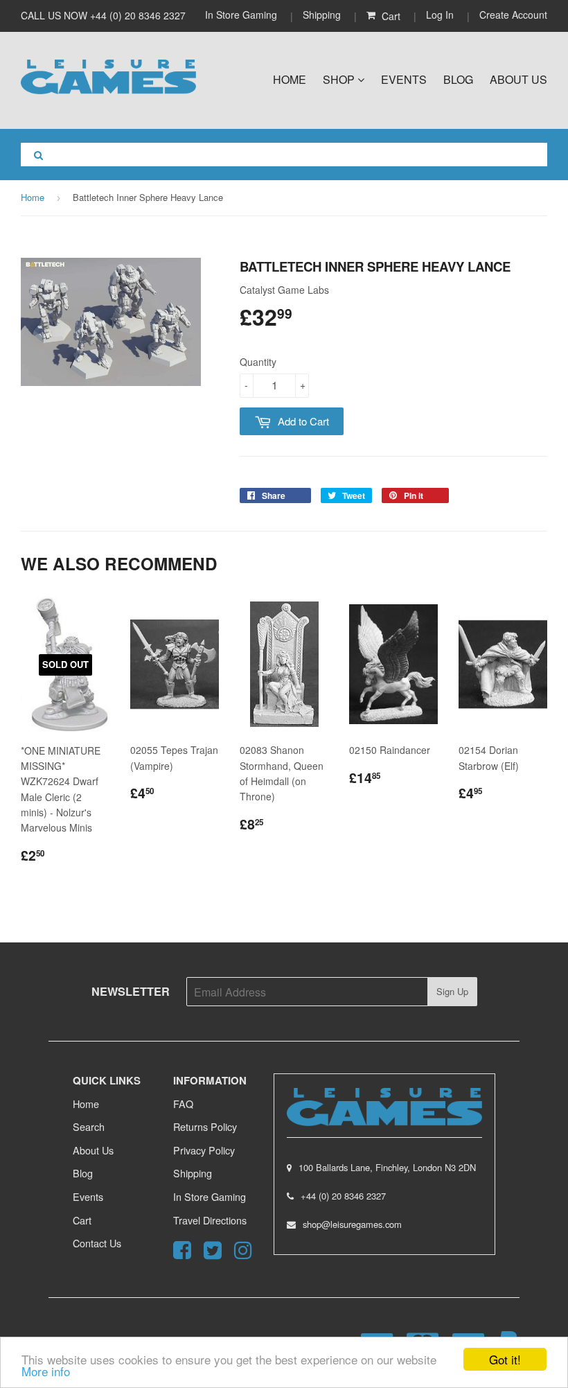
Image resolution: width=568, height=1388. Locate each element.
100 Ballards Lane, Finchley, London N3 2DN (387, 1167)
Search (89, 1126)
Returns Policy (205, 1126)
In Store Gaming (242, 14)
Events (404, 79)
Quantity (258, 362)
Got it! (505, 1359)
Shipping (322, 14)
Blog (458, 79)
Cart (82, 1220)
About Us (518, 79)
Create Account (513, 14)
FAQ (183, 1103)
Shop (340, 79)
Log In (440, 14)
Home (289, 79)
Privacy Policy (204, 1150)
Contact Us (97, 1243)
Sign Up (452, 991)
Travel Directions (210, 1220)
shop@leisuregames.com (352, 1224)
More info (45, 1371)
